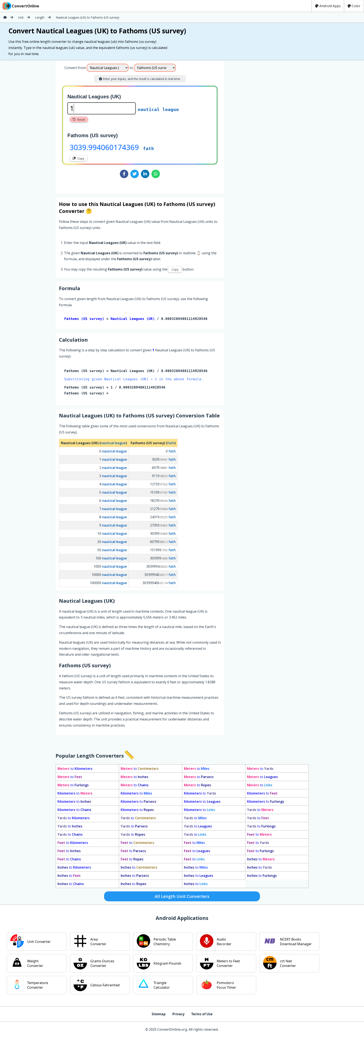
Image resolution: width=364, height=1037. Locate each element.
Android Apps (330, 6)
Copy (80, 158)
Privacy (178, 1014)
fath (148, 148)
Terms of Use (202, 1014)
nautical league (158, 109)
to (75, 768)
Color (356, 6)
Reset (81, 120)
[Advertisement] (259, 125)
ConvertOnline (25, 5)
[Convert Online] (5, 17)
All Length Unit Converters (182, 896)
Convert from (75, 67)
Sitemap (159, 1014)
